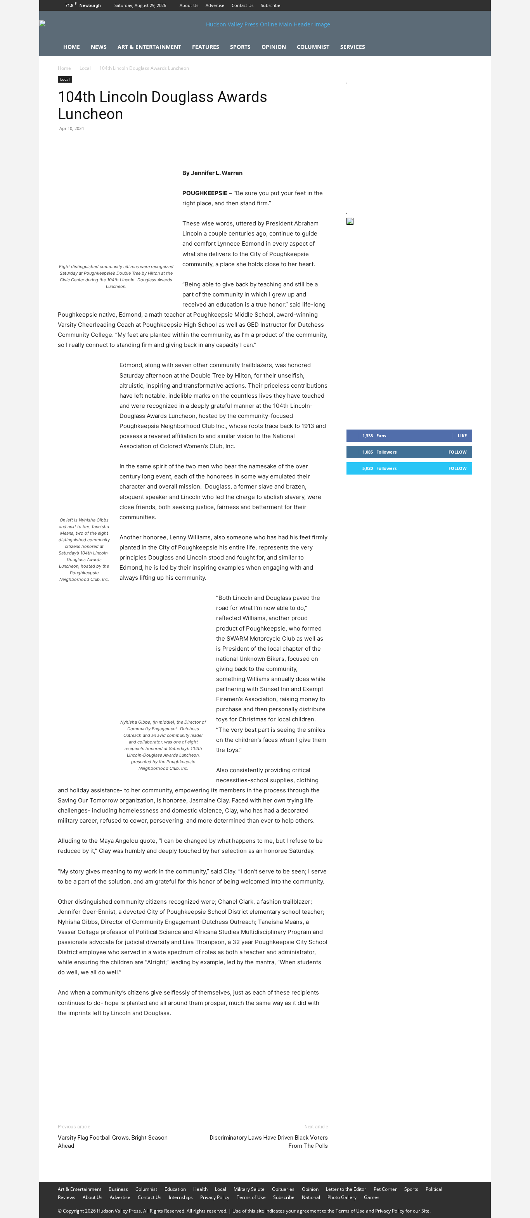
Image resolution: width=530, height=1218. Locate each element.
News (99, 46)
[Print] (155, 146)
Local (85, 68)
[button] (463, 47)
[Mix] (172, 146)
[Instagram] (453, 5)
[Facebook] (441, 5)
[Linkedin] (137, 146)
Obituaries (283, 1189)
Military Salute (249, 1189)
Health (200, 1189)
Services (352, 46)
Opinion (274, 46)
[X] (466, 5)
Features (205, 46)
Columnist (313, 46)
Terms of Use (251, 1197)
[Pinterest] (101, 146)
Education (175, 1189)
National (311, 1197)
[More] (209, 146)
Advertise (215, 5)
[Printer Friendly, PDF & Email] (290, 1094)
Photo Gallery (342, 1197)
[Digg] (190, 146)
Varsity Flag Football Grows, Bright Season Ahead (113, 1141)
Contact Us (242, 5)
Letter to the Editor (346, 1189)
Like (462, 435)
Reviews (66, 1197)
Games (371, 1197)
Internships (181, 1197)
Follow (458, 452)
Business (118, 1189)
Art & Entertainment (149, 46)
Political (434, 1189)
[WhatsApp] (119, 146)
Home (71, 46)
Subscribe (270, 5)
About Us (189, 5)
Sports (240, 46)
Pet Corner (385, 1189)
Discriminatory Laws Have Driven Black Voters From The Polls (269, 1141)
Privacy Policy (214, 1197)
